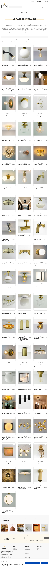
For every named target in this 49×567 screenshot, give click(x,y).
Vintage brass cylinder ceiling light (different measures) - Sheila (23, 339)
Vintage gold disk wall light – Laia (6, 115)
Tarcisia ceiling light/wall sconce (22, 488)
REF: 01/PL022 (40, 139)
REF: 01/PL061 (24, 64)
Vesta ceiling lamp (38, 164)
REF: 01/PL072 (40, 238)
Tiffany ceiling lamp (22, 463)
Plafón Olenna (5, 215)
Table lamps (27, 552)
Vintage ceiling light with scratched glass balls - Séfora (38, 365)
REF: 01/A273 (8, 88)
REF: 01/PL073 (24, 262)
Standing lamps (27, 554)
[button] (20, 10)
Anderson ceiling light (38, 438)
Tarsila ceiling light (6, 188)
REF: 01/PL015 (24, 362)
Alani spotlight (37, 239)
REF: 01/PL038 (40, 412)
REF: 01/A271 (40, 113)
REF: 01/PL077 (8, 287)
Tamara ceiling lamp (23, 65)
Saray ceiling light (22, 364)
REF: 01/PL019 (24, 139)
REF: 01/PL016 (40, 362)
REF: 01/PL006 (40, 461)
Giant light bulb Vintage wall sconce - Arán (39, 264)
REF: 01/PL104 (40, 213)
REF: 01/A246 (8, 436)
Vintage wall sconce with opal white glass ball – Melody (7, 438)
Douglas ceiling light (7, 313)
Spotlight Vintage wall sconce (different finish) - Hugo (38, 190)
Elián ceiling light (22, 140)
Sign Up (38, 548)
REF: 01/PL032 (24, 163)
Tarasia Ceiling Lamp (5, 512)
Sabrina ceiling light (22, 164)
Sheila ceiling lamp (22, 413)
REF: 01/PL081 (8, 312)
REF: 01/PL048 (8, 187)
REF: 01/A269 (40, 187)
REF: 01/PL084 (8, 336)
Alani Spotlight (21, 263)
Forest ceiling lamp (22, 289)
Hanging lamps (27, 549)
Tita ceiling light (6, 487)
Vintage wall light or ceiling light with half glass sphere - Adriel (7, 90)
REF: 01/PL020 (40, 312)
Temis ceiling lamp (22, 437)
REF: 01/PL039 (24, 436)
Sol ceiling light (5, 164)
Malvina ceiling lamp (38, 140)
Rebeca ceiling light (38, 65)
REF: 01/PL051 (24, 485)
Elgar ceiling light (6, 337)
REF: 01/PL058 (24, 187)
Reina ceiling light (22, 89)
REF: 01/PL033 (24, 412)
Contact (14, 552)
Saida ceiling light (22, 115)
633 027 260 (46, 1)
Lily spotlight (5, 65)
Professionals (15, 549)
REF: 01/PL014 (8, 362)
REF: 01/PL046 (8, 485)
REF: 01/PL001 (24, 88)
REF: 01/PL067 (40, 163)
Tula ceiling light (37, 413)
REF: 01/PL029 (40, 387)
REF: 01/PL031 (8, 412)
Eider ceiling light (38, 313)
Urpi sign (20, 215)
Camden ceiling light (7, 289)
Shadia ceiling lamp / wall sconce (39, 338)
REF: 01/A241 (8, 113)
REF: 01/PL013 (40, 336)
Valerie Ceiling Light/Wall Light (5, 240)
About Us (14, 548)
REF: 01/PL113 (8, 238)
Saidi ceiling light (38, 215)
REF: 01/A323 (40, 283)
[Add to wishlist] (14, 46)
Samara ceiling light (22, 389)
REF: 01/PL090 (24, 287)
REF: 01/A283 (40, 262)
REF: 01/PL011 (40, 88)
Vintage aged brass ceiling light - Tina (22, 189)
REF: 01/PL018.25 (24, 113)
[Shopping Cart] (43, 5)
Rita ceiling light (37, 463)
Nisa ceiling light (6, 140)
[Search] (21, 7)
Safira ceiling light (38, 389)
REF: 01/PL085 (24, 312)
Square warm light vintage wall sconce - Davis (38, 286)
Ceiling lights (27, 553)
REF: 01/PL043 (8, 461)
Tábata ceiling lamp (6, 463)
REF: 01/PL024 (8, 163)
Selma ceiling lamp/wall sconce (6, 364)
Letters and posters (27, 557)
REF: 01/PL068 (24, 234)
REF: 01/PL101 (8, 213)
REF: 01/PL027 (24, 387)
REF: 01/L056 (24, 213)
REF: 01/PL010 (40, 64)
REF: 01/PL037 (24, 336)
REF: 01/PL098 (8, 139)
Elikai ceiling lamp (22, 313)
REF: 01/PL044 (24, 461)
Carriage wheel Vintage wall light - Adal (38, 116)
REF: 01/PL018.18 (8, 387)
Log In (37, 549)
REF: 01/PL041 (8, 64)
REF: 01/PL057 (40, 485)
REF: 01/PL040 (40, 436)
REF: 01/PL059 (8, 510)
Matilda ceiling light (6, 413)
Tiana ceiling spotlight (37, 488)
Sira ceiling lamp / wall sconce (38, 90)
